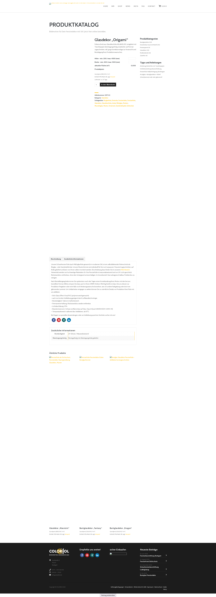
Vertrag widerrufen (108, 595)
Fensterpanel (144, 47)
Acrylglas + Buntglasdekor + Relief (150, 74)
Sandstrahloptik (121, 106)
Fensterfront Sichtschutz (149, 561)
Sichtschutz (130, 106)
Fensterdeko (122, 100)
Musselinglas (99, 106)
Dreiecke (115, 100)
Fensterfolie (131, 100)
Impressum (150, 587)
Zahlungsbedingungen (117, 587)
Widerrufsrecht (138, 587)
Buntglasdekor (144, 42)
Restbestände (144, 53)
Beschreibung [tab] (56, 259)
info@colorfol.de (57, 575)
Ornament (112, 106)
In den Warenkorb (108, 84)
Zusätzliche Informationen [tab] (73, 259)
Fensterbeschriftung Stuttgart (150, 556)
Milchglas (119, 103)
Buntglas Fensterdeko (148, 575)
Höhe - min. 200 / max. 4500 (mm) (107, 58)
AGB (145, 587)
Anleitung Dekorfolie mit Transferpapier (152, 66)
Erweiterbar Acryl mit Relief (148, 45)
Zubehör (142, 55)
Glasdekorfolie (106, 103)
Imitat (114, 103)
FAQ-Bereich (125, 270)
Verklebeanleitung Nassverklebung (150, 69)
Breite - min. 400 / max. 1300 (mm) (107, 62)
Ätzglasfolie (107, 100)
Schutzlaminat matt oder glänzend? (151, 77)
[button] (54, 320)
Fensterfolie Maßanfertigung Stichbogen (152, 71)
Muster (106, 106)
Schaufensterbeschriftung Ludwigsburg (149, 568)
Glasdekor (105, 98)
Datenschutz (158, 587)
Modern (125, 103)
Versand (112, 77)
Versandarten (129, 587)
